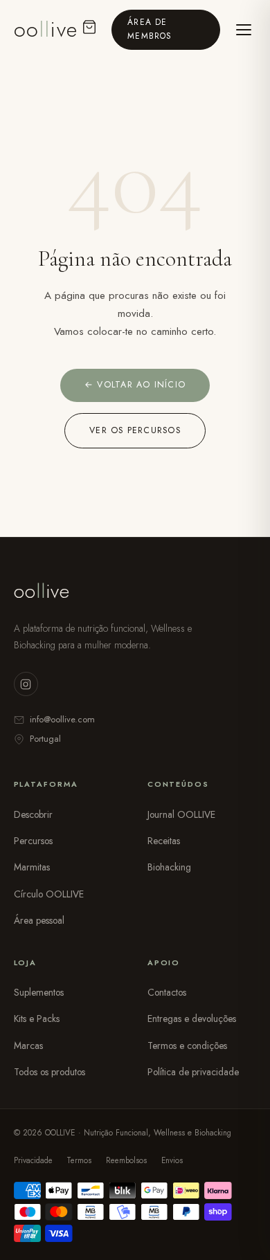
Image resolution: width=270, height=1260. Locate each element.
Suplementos (39, 992)
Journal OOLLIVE (181, 814)
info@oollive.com (62, 719)
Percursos (33, 841)
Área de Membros (149, 29)
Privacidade (33, 1160)
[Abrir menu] (243, 29)
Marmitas (32, 867)
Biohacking (169, 867)
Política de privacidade (193, 1072)
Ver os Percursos (135, 430)
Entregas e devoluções (191, 1018)
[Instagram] (26, 684)
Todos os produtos (49, 1072)
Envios (172, 1160)
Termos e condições (187, 1045)
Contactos (166, 992)
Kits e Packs (37, 1018)
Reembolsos (126, 1160)
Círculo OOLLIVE (49, 894)
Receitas (163, 841)
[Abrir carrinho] (89, 29)
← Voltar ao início (135, 384)
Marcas (28, 1045)
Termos (78, 1160)
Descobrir (33, 814)
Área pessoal (39, 920)
